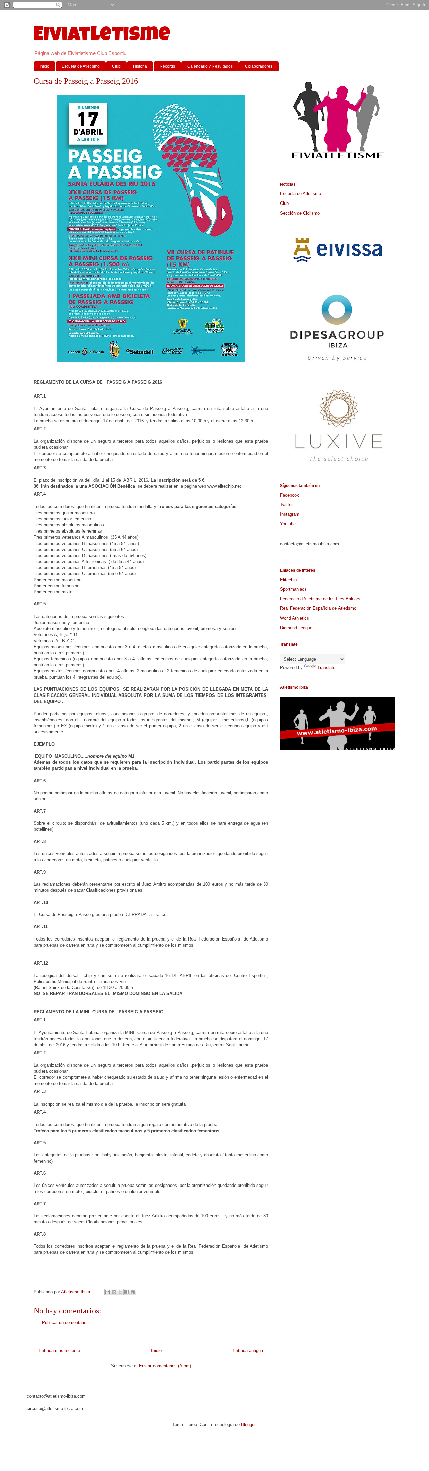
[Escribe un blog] (114, 1292)
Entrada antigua (248, 1350)
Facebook (289, 495)
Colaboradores (258, 66)
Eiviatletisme (102, 36)
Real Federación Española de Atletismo (318, 608)
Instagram (289, 514)
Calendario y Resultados (210, 66)
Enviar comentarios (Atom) (165, 1365)
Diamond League (296, 627)
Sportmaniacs (293, 589)
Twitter (286, 504)
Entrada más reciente (59, 1350)
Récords (167, 66)
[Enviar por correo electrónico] (107, 1292)
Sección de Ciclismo (300, 213)
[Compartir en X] (120, 1292)
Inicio (44, 66)
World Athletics (294, 618)
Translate (326, 667)
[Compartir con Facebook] (126, 1292)
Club (116, 66)
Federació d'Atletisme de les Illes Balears (320, 598)
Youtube (288, 523)
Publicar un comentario (64, 1322)
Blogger (248, 1424)
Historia (140, 66)
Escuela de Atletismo (81, 66)
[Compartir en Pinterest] (133, 1292)
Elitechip (288, 579)
